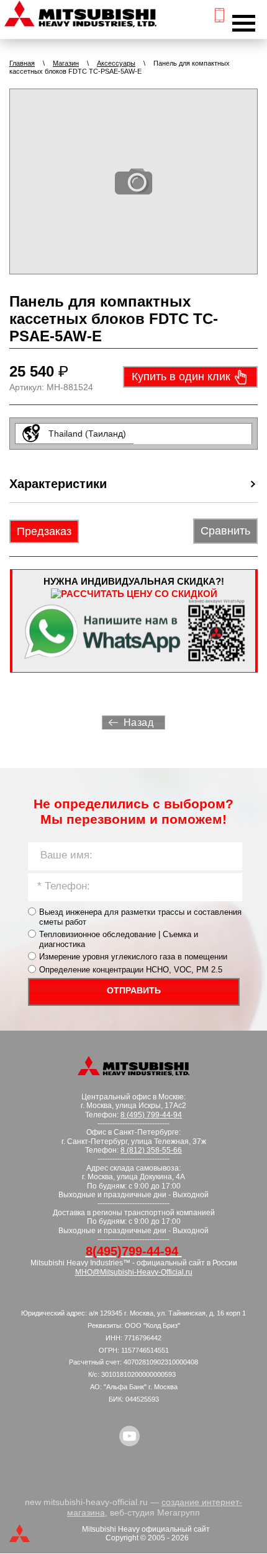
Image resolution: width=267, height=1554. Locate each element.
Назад (139, 722)
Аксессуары (116, 63)
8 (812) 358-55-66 (151, 1150)
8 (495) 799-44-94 (151, 1115)
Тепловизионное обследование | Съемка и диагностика (118, 939)
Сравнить (225, 531)
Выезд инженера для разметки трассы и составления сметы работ (140, 917)
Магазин (66, 63)
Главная (22, 63)
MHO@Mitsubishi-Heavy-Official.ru (133, 1272)
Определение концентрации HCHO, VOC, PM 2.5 (130, 969)
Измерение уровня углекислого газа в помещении (133, 956)
